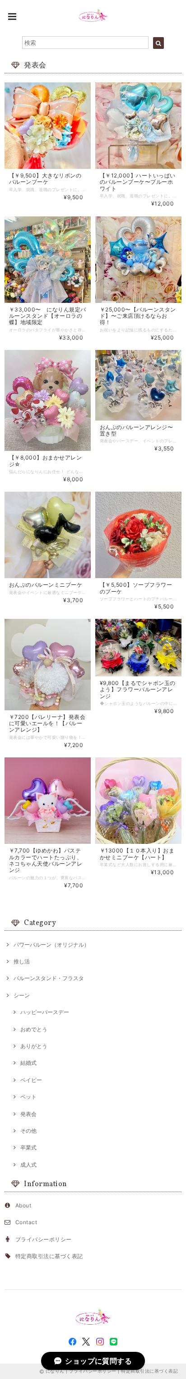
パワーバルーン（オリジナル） (51, 944)
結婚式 (28, 1062)
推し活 (22, 961)
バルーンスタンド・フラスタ (49, 978)
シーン (22, 995)
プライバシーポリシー (43, 1239)
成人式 (28, 1164)
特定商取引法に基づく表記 (49, 1256)
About (23, 1205)
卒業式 (28, 1147)
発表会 (28, 1114)
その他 (28, 1130)
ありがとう (33, 1046)
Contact (26, 1222)
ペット (28, 1096)
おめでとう (33, 1029)
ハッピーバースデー (44, 1012)
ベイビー (31, 1080)
